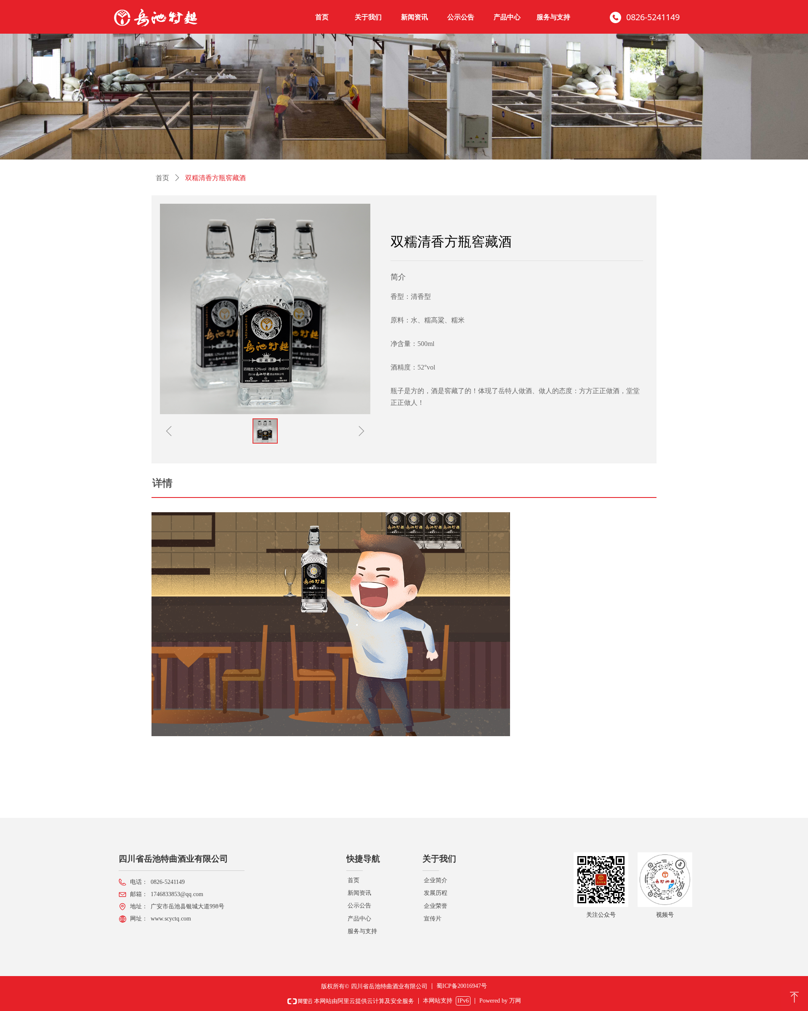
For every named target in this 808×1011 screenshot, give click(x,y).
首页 (162, 177)
